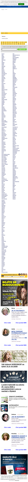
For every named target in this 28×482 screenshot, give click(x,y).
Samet (3, 71)
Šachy (3, 53)
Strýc (3, 221)
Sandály (3, 74)
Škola (14, 90)
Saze (3, 84)
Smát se (3, 141)
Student (3, 222)
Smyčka (3, 170)
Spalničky (15, 135)
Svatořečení (4, 247)
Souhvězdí (4, 196)
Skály (14, 76)
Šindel (14, 62)
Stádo (14, 163)
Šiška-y (14, 67)
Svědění (3, 254)
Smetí (3, 145)
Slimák (14, 119)
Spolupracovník (16, 150)
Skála (14, 74)
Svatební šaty (5, 246)
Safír (3, 58)
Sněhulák (4, 174)
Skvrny (14, 103)
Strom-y (3, 217)
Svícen (3, 262)
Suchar (3, 227)
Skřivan (14, 99)
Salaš (3, 63)
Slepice (14, 115)
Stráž (3, 204)
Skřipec (14, 98)
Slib (13, 118)
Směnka (3, 143)
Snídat (3, 175)
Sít (13, 71)
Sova (14, 130)
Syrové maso (5, 272)
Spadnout (15, 133)
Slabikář (14, 104)
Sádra (3, 57)
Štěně (14, 180)
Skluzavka (15, 87)
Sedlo (3, 103)
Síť (13, 69)
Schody (3, 92)
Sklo (14, 85)
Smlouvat (4, 150)
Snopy (3, 177)
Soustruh (15, 129)
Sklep (14, 83)
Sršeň (14, 161)
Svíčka (3, 263)
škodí (14, 88)
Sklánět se (15, 79)
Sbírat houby (4, 89)
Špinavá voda (16, 145)
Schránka (4, 94)
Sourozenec (4, 198)
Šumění (3, 235)
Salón (3, 67)
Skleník (14, 82)
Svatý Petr (4, 251)
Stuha (3, 225)
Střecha (3, 206)
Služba (3, 137)
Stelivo (14, 179)
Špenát (14, 139)
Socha (3, 185)
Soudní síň (4, 193)
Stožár (14, 197)
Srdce (14, 157)
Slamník (14, 106)
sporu (14, 155)
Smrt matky (4, 159)
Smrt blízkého (5, 155)
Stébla (14, 175)
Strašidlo (4, 202)
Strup (3, 220)
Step (14, 182)
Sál (2, 61)
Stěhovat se (15, 177)
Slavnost (15, 111)
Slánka (14, 110)
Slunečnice (4, 134)
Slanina (14, 109)
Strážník (3, 205)
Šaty (3, 82)
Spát (14, 137)
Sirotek (14, 66)
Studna (3, 223)
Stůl (2, 226)
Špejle (14, 138)
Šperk (14, 140)
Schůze (3, 95)
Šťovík (14, 196)
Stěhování (15, 176)
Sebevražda (4, 99)
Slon (14, 123)
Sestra (3, 123)
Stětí (14, 183)
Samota (3, 72)
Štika (14, 186)
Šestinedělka (4, 121)
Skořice (14, 94)
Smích (3, 148)
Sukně (3, 230)
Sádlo (3, 56)
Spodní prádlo (16, 148)
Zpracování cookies (10, 476)
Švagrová (4, 241)
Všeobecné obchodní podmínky (17, 475)
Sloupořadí (4, 127)
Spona (14, 154)
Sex (13, 53)
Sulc (3, 233)
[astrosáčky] (14, 467)
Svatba (3, 243)
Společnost (15, 149)
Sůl (2, 232)
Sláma (14, 105)
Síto (13, 72)
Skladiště (15, 78)
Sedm (3, 104)
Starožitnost (15, 167)
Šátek (3, 79)
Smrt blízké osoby (6, 154)
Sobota (3, 183)
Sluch (3, 128)
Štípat (14, 188)
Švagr (3, 239)
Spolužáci (15, 151)
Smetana (4, 144)
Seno (3, 118)
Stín (13, 187)
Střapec (3, 201)
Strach (14, 198)
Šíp (13, 63)
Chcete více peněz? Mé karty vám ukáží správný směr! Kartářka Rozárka (19, 439)
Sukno (3, 231)
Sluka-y (3, 129)
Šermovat (4, 120)
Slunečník (4, 135)
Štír (13, 190)
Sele (3, 111)
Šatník (3, 81)
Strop (3, 218)
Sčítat (3, 98)
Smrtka (3, 165)
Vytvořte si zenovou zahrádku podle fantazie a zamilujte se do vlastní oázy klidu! (17, 399)
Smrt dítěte (4, 157)
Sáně (3, 76)
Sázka (3, 87)
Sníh (3, 176)
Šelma (3, 114)
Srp (13, 160)
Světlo (3, 259)
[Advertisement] (14, 21)
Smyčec (3, 169)
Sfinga (14, 56)
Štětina (14, 185)
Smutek (3, 167)
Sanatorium (4, 73)
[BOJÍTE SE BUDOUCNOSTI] (14, 292)
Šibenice (15, 58)
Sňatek (3, 172)
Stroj (3, 214)
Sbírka (3, 90)
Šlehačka (15, 113)
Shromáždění (16, 57)
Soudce (3, 192)
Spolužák (15, 153)
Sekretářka (4, 110)
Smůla (3, 166)
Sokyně (3, 187)
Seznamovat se (16, 55)
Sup (2, 236)
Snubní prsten (5, 180)
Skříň (14, 97)
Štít (13, 191)
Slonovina (15, 124)
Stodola (14, 192)
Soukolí (3, 197)
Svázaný (3, 252)
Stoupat (14, 195)
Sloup (14, 125)
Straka (3, 200)
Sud (2, 228)
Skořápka (15, 93)
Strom (3, 215)
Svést (3, 256)
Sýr (2, 270)
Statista (14, 171)
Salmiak (3, 66)
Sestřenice (4, 124)
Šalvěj (3, 69)
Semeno (3, 115)
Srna (14, 159)
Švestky (3, 258)
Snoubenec (4, 179)
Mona (16, 308)
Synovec (3, 269)
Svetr (3, 261)
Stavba (14, 172)
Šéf (2, 105)
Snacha (3, 171)
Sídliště (14, 59)
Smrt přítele (4, 161)
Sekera (3, 108)
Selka (3, 113)
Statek (14, 170)
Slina (14, 120)
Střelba (3, 207)
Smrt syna (4, 163)
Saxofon (3, 83)
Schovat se (4, 93)
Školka (14, 92)
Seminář (3, 116)
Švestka (3, 257)
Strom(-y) (4, 216)
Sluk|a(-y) (4, 130)
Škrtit (14, 102)
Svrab (3, 265)
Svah (3, 242)
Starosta (14, 166)
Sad (2, 55)
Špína (14, 144)
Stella (16, 329)
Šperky (14, 141)
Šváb (3, 238)
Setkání (3, 125)
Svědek (3, 253)
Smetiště (4, 146)
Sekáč (3, 106)
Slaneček (15, 108)
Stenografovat (16, 181)
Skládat (14, 77)
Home (2, 9)
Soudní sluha (5, 195)
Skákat (14, 73)
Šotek (3, 188)
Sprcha (14, 156)
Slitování (15, 121)
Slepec (14, 114)
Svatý (3, 248)
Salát (3, 64)
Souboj (3, 190)
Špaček (14, 132)
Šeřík (3, 119)
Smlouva (4, 149)
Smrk (3, 151)
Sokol (3, 186)
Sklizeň (14, 84)
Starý (14, 169)
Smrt (3, 153)
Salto (3, 68)
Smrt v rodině (5, 164)
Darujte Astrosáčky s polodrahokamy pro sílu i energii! (18, 407)
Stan (14, 164)
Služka (3, 139)
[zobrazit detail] (6, 315)
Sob (2, 182)
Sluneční (4, 133)
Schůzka (3, 97)
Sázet (3, 85)
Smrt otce (4, 160)
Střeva (3, 210)
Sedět (3, 100)
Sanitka (3, 77)
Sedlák (3, 102)
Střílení (3, 211)
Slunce (3, 132)
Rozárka (17, 433)
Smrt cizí (4, 156)
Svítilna (3, 264)
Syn (2, 267)
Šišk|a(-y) (15, 68)
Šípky (14, 64)
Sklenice (14, 81)
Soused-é (15, 128)
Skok (14, 89)
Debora (17, 414)
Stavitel (14, 174)
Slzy (2, 140)
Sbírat (3, 88)
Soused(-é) (15, 127)
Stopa (14, 193)
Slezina (14, 116)
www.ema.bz (17, 480)
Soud (3, 191)
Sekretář (3, 109)
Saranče (3, 78)
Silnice (14, 61)
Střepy (3, 209)
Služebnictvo (4, 138)
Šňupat (3, 181)
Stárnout (15, 165)
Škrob (14, 100)
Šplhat (14, 146)
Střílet (3, 212)
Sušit (3, 237)
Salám (3, 62)
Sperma (14, 143)
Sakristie (3, 59)
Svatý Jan (4, 249)
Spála (14, 134)
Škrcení (14, 95)
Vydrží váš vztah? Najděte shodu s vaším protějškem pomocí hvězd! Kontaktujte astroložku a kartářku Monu (19, 313)
